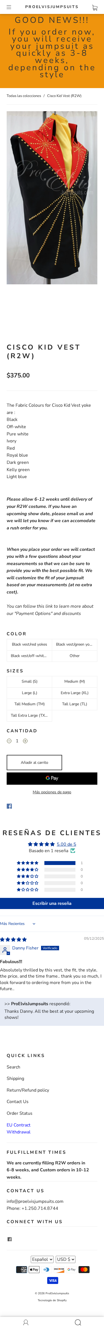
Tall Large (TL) (74, 704)
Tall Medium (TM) (29, 704)
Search (13, 1067)
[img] (13, 940)
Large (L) (29, 692)
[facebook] (9, 1239)
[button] (28, 863)
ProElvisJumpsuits (52, 6)
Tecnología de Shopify (52, 1300)
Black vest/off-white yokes (31, 655)
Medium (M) (74, 681)
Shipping (15, 1078)
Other (75, 655)
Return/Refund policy (28, 1090)
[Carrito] (94, 7)
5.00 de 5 (66, 844)
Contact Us (18, 1102)
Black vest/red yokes (29, 644)
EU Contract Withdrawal (19, 1128)
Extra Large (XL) (74, 692)
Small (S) (29, 681)
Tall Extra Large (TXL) (29, 715)
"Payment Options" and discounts (47, 613)
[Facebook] (9, 806)
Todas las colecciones (24, 95)
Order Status (19, 1113)
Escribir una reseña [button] (52, 903)
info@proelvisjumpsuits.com (35, 1201)
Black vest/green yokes (75, 644)
